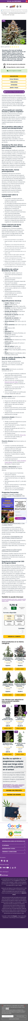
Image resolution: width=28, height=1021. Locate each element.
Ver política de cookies (6, 1013)
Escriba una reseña (14, 794)
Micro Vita (23, 435)
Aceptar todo (7, 1016)
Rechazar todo (20, 1016)
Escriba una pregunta (14, 790)
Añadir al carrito (14, 636)
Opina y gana (5, 46)
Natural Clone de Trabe (11, 382)
